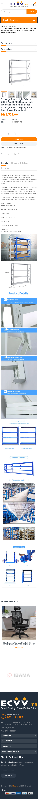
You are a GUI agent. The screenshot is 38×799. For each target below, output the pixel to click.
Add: (2, 723)
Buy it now (19, 139)
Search (4, 790)
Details (4, 163)
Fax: (2, 731)
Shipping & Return (19, 163)
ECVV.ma (15, 786)
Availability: (4, 119)
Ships (2, 147)
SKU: (2, 122)
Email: (3, 728)
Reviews (5, 168)
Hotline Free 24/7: (13, 715)
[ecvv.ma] (19, 3)
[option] (4, 94)
